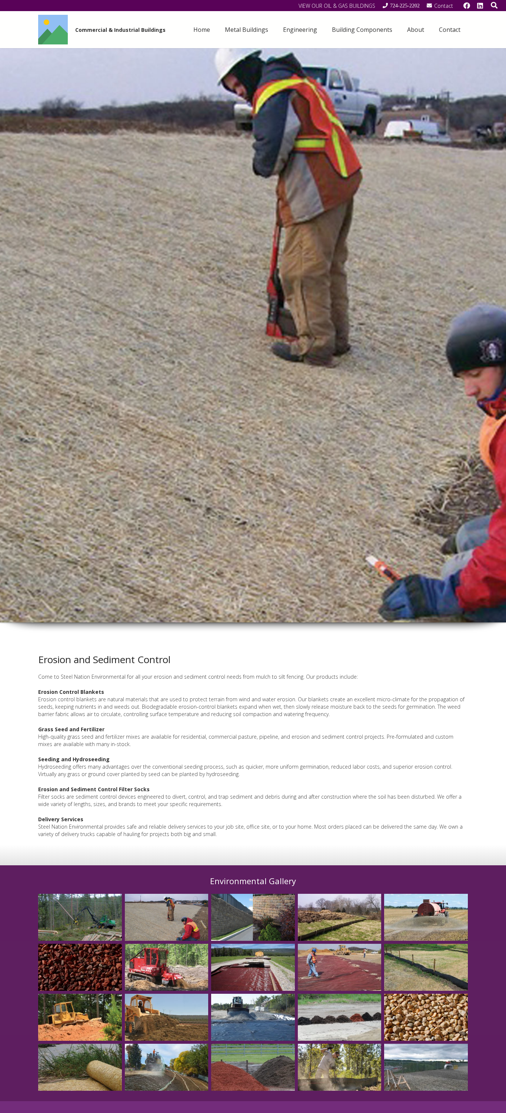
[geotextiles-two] (253, 967)
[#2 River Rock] (426, 1017)
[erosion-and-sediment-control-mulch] (253, 1067)
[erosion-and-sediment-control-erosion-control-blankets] (80, 1067)
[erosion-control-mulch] (340, 1017)
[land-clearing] (80, 917)
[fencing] (426, 1067)
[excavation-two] (80, 1017)
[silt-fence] (340, 917)
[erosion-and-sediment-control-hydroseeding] (167, 1067)
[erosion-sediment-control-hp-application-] (253, 1017)
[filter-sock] (426, 967)
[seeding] (426, 917)
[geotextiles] (340, 967)
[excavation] (167, 1017)
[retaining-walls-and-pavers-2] (253, 917)
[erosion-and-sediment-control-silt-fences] (340, 1067)
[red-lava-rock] (80, 967)
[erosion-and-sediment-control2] (167, 917)
